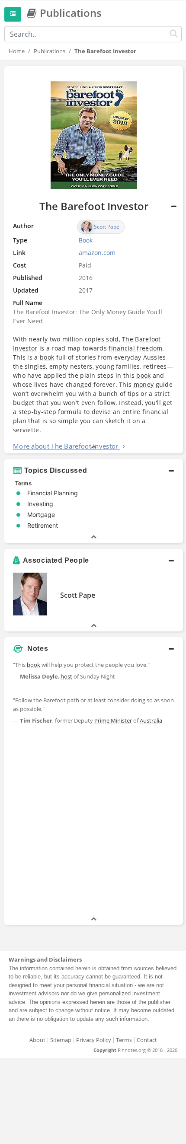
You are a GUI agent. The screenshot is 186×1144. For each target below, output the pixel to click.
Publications (49, 51)
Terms (124, 1040)
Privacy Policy (93, 1040)
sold (112, 339)
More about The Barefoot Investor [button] (66, 446)
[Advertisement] (93, 822)
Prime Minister (113, 720)
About (37, 1040)
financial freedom (135, 348)
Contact (147, 1040)
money (144, 384)
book (47, 357)
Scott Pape (77, 595)
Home (17, 51)
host (66, 676)
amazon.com (97, 253)
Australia (151, 720)
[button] (93, 259)
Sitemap (60, 1040)
